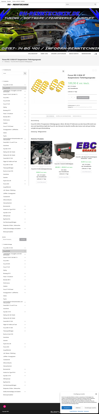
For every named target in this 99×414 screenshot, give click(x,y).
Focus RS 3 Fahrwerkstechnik (79, 107)
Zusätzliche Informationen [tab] (63, 116)
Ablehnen (78, 407)
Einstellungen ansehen (90, 407)
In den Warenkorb (83, 97)
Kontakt (9, 1)
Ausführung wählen (64, 177)
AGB (51, 411)
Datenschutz (80, 411)
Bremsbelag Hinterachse (80, 154)
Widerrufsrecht (54, 412)
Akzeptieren (67, 407)
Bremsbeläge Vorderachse (61, 162)
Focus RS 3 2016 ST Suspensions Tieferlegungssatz (21, 61)
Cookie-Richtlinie (73, 411)
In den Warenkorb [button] (41, 182)
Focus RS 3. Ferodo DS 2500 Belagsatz (64, 163)
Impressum (86, 411)
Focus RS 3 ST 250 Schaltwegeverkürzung (41, 169)
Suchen (4, 237)
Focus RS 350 (89, 107)
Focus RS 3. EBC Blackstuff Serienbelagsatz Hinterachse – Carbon (86, 157)
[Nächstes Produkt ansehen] (96, 70)
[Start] (2, 61)
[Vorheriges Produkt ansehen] (93, 70)
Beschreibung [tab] (50, 116)
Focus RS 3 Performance (36, 166)
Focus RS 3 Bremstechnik (89, 154)
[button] (96, 394)
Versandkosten (74, 88)
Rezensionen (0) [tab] (77, 116)
